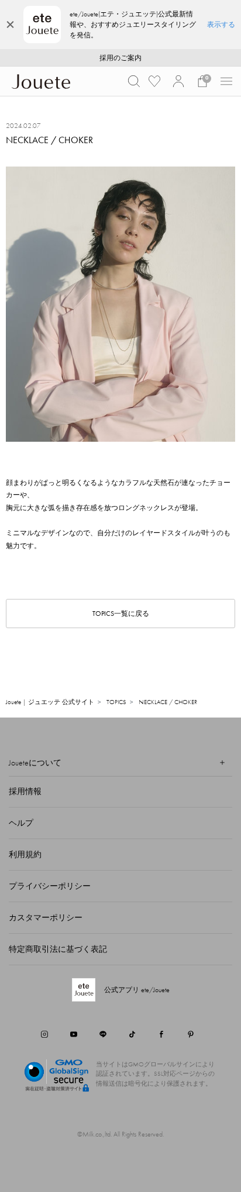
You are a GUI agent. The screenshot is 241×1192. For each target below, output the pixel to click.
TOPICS (116, 702)
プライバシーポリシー (50, 886)
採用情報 (25, 791)
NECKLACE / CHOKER (168, 702)
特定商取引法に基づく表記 (58, 949)
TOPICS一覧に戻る (120, 613)
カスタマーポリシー (45, 917)
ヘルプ (21, 822)
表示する (221, 24)
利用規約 (25, 854)
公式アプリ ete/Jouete (137, 990)
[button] (134, 81)
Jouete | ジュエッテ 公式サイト (50, 702)
